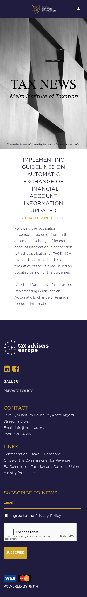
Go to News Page (54, 60)
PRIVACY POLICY (18, 391)
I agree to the (35, 516)
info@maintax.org (29, 427)
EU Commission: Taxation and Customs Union (41, 466)
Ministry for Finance (20, 473)
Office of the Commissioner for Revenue (37, 460)
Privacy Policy (48, 516)
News (60, 218)
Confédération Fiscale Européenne (32, 454)
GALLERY (12, 381)
